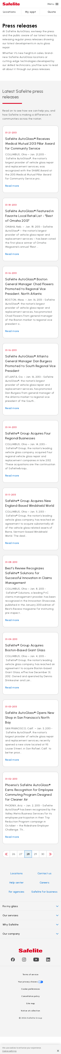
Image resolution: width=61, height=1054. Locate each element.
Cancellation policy (30, 996)
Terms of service (30, 974)
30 (42, 854)
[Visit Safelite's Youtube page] (36, 960)
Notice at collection (30, 1011)
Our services (10, 915)
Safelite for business (44, 891)
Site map (30, 1003)
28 (28, 854)
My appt (30, 11)
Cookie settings (9, 1051)
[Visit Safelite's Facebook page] (13, 960)
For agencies (16, 891)
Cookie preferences (30, 989)
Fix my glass (10, 906)
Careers (44, 882)
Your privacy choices (28, 982)
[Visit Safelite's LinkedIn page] (48, 960)
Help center (16, 882)
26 (13, 854)
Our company (11, 933)
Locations (9, 11)
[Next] (50, 854)
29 (35, 854)
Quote (52, 11)
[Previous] (6, 854)
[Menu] (56, 4)
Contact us (44, 873)
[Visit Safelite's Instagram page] (24, 960)
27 (20, 854)
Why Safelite (11, 924)
